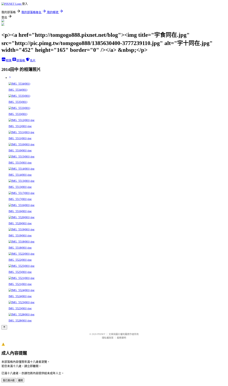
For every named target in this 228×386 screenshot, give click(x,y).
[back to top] (4, 327)
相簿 (9, 60)
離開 (20, 380)
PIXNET (101, 334)
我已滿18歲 (9, 380)
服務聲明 (121, 337)
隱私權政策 (107, 337)
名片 (33, 60)
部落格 (21, 60)
